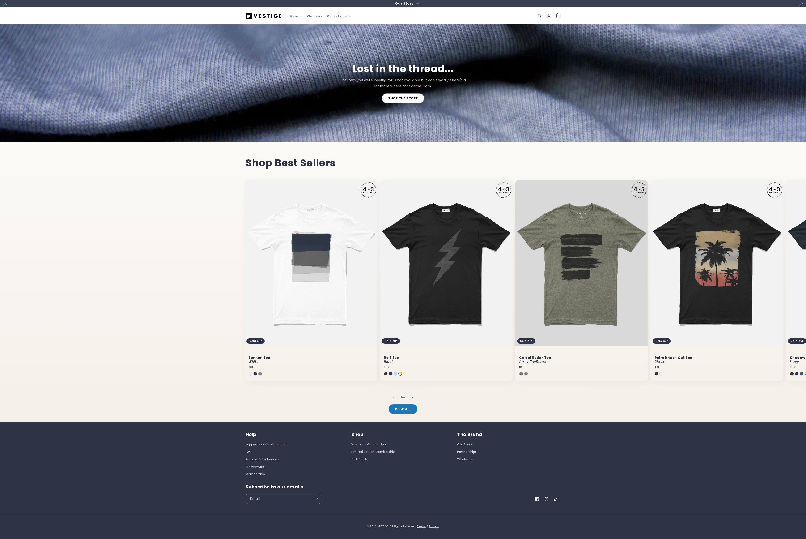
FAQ (249, 452)
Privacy (434, 526)
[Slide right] (412, 397)
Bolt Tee (391, 360)
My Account (255, 467)
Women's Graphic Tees (369, 444)
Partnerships (467, 452)
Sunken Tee (259, 360)
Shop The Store (403, 98)
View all (403, 409)
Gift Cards (359, 459)
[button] (295, 16)
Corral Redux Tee (535, 360)
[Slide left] (393, 397)
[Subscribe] (316, 499)
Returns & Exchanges (262, 459)
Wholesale (465, 459)
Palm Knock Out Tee (673, 360)
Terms (421, 526)
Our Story (464, 444)
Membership (255, 474)
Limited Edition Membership (373, 452)
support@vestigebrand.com (268, 444)
